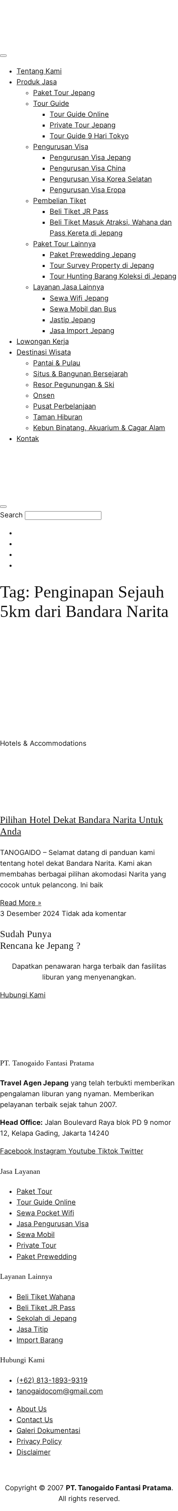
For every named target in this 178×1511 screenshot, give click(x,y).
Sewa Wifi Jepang (79, 298)
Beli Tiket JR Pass (79, 211)
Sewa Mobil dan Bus (83, 309)
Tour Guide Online (79, 114)
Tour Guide (51, 103)
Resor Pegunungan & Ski (73, 384)
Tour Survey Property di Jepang (102, 265)
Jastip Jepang (72, 320)
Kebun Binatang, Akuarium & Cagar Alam (99, 428)
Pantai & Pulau (56, 363)
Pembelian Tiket (59, 200)
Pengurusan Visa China (87, 168)
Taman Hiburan (57, 417)
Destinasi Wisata (44, 352)
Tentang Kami (39, 71)
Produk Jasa (37, 82)
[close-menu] (3, 506)
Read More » (20, 903)
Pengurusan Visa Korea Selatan (101, 179)
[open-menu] (3, 55)
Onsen (44, 395)
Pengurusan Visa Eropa (87, 190)
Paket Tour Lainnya (64, 244)
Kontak (28, 438)
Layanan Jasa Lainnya (68, 287)
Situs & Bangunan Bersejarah (80, 374)
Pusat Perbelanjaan (64, 406)
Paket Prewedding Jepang (93, 254)
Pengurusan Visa (60, 146)
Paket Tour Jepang (64, 92)
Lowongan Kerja (43, 341)
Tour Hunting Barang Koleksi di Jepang (113, 276)
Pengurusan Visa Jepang (90, 157)
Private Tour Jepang (82, 125)
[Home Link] (60, 493)
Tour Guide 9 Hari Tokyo (89, 136)
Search (11, 515)
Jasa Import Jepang (82, 330)
